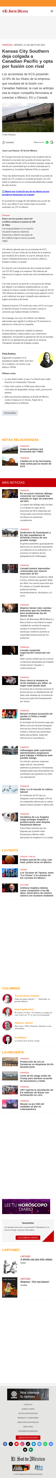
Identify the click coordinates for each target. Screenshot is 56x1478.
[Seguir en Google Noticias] (52, 142)
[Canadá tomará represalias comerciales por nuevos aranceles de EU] (10, 582)
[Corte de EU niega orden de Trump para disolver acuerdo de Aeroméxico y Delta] (10, 1076)
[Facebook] (5, 1444)
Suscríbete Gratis (28, 1238)
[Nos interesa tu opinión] (28, 1394)
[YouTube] (16, 1444)
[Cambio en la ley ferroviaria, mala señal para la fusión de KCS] (10, 462)
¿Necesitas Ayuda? (28, 1438)
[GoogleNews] (51, 1444)
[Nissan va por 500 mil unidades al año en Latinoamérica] (10, 1105)
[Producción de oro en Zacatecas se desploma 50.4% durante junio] (10, 1062)
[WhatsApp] (45, 1444)
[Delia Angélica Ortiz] (7, 1012)
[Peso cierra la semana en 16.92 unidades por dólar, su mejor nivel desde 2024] (10, 691)
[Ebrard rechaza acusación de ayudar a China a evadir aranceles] (10, 726)
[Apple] (25, 1450)
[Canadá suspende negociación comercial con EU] (10, 659)
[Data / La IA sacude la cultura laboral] (10, 797)
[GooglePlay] (31, 1450)
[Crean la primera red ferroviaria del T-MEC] (10, 449)
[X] (11, 1444)
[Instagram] (22, 1444)
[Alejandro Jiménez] (7, 1025)
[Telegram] (34, 1444)
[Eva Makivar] (7, 1039)
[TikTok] (28, 1444)
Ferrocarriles (10, 413)
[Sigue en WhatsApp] (47, 142)
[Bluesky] (39, 1444)
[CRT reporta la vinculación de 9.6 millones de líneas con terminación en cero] (10, 1091)
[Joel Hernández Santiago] (7, 998)
